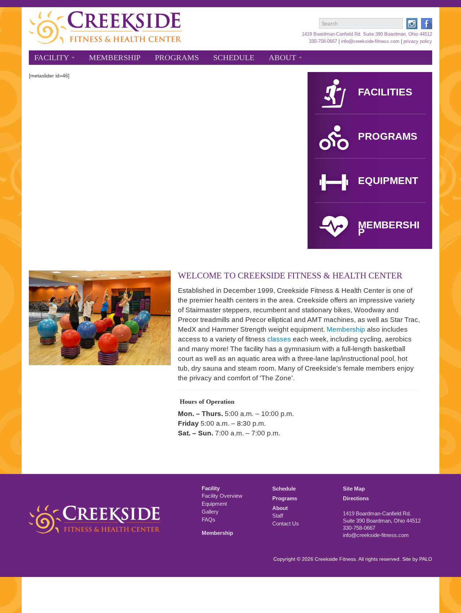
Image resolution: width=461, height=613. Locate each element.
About (283, 57)
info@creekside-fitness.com (370, 41)
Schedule (233, 57)
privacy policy (417, 41)
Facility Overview (222, 496)
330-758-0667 (323, 41)
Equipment (214, 504)
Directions (356, 498)
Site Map (354, 489)
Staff (277, 516)
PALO (425, 559)
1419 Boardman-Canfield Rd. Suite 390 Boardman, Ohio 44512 (367, 34)
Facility (52, 57)
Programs (177, 57)
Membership (114, 57)
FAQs (208, 519)
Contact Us (285, 523)
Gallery (210, 512)
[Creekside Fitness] (105, 25)
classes (279, 339)
